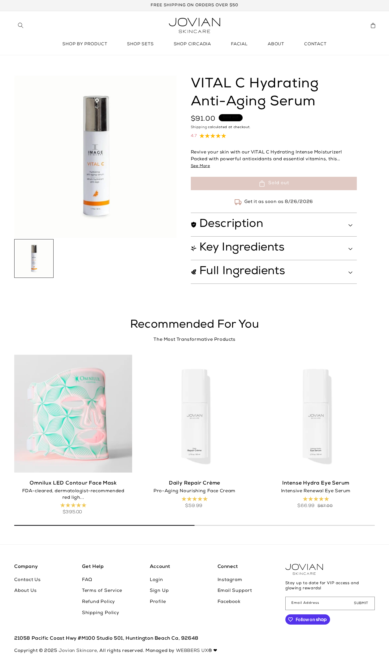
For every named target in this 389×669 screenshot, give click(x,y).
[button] (20, 25)
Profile (158, 602)
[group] (34, 258)
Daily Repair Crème (194, 483)
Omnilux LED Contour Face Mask (73, 483)
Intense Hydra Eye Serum (315, 483)
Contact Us (27, 580)
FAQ (87, 580)
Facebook (229, 602)
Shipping (199, 127)
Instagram (230, 580)
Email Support (235, 591)
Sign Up (159, 591)
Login (156, 580)
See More (200, 166)
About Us (25, 591)
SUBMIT (361, 603)
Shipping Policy (100, 613)
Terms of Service (102, 591)
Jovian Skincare (78, 651)
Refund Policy (98, 602)
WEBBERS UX (192, 651)
